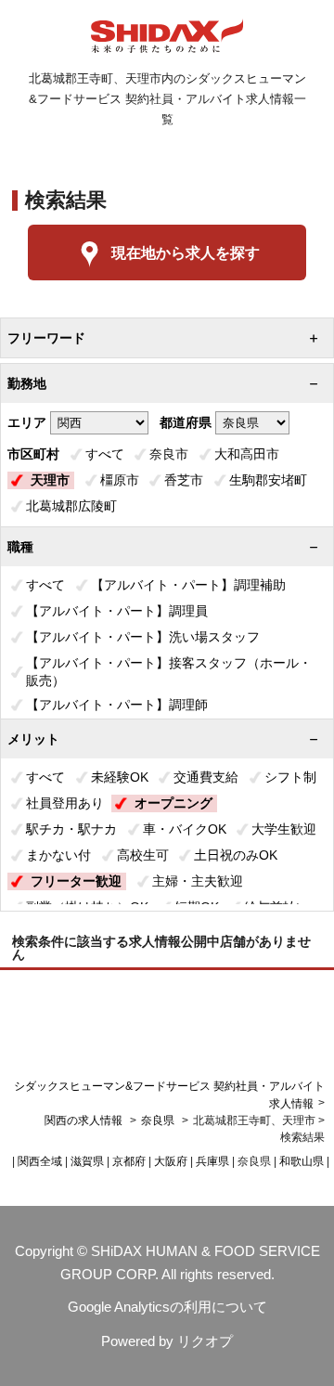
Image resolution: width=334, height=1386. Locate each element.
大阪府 (170, 1161)
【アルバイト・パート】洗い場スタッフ (143, 636)
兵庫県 (212, 1161)
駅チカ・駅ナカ (71, 829)
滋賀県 (87, 1161)
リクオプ (205, 1341)
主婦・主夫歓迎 (197, 881)
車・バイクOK (184, 829)
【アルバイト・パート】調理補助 (188, 584)
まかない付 (58, 855)
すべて (104, 454)
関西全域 (40, 1161)
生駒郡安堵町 (268, 480)
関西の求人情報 (85, 1120)
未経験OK (119, 777)
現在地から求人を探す (185, 253)
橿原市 (119, 480)
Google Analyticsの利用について (167, 1307)
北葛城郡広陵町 (71, 506)
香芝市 (183, 480)
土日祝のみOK (235, 855)
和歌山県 (301, 1161)
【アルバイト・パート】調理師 (117, 704)
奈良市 (168, 454)
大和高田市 (246, 454)
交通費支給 (205, 777)
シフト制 (290, 777)
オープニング (173, 803)
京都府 (129, 1161)
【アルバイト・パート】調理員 (117, 610)
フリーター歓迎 (76, 881)
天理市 (50, 480)
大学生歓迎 (283, 829)
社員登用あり (65, 803)
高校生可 (143, 855)
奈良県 (157, 1120)
